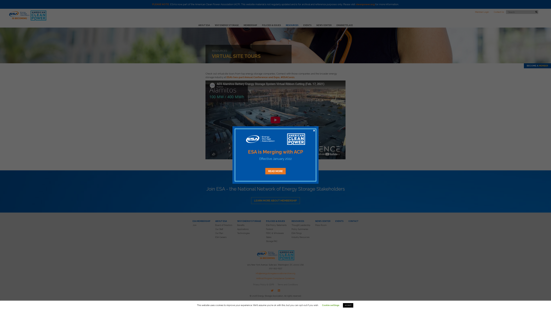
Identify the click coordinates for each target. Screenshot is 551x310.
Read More (275, 171)
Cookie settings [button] (330, 305)
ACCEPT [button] (348, 305)
